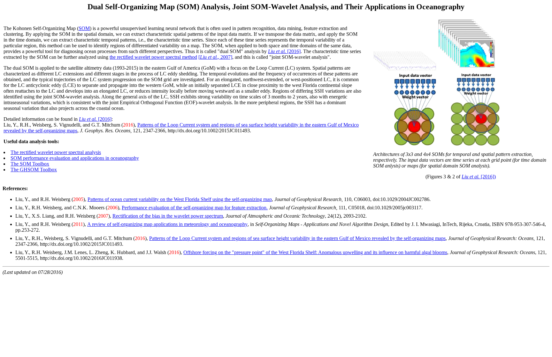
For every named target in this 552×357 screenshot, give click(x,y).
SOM (84, 28)
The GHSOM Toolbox (34, 169)
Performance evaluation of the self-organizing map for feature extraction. (195, 207)
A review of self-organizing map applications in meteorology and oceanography (167, 224)
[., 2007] (215, 57)
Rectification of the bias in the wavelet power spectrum (167, 216)
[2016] (284, 51)
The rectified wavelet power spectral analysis (56, 152)
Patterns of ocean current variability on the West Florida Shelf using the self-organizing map (180, 199)
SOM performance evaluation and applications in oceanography (75, 158)
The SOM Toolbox (30, 164)
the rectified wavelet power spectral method (153, 57)
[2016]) (479, 176)
